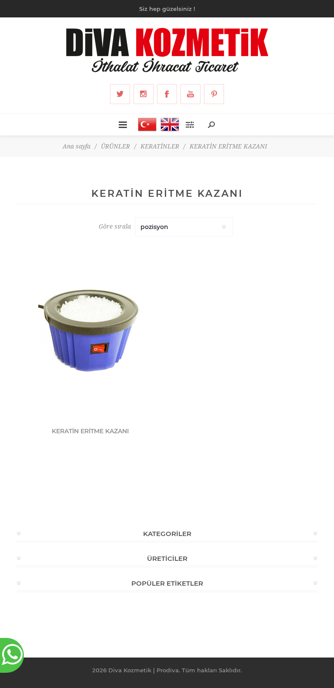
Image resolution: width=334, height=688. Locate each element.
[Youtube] (190, 94)
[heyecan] (120, 94)
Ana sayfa (76, 146)
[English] (167, 125)
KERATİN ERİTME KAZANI (90, 431)
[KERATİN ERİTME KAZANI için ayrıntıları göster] (90, 333)
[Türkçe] (145, 125)
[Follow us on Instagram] (143, 94)
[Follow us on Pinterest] (214, 94)
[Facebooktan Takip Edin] (167, 94)
